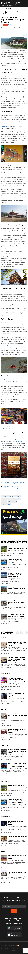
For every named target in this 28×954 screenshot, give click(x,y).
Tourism (9, 8)
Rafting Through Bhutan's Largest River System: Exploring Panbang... (17, 561)
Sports (4, 745)
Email (5, 24)
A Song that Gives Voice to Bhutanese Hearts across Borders (15, 823)
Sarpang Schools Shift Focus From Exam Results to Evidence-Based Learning (17, 659)
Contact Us (14, 945)
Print (11, 25)
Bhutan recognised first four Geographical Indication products (16, 731)
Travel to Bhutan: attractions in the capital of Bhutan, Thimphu (14, 487)
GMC (3, 851)
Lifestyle (5, 817)
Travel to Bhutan (6, 504)
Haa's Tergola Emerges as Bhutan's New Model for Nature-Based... (17, 588)
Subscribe (14, 911)
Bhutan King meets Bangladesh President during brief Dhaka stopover (17, 644)
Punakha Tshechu (5, 380)
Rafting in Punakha (6, 323)
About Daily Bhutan (5, 945)
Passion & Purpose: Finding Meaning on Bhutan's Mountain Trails (17, 695)
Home (3, 8)
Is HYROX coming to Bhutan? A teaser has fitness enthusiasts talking (17, 751)
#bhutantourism (6, 496)
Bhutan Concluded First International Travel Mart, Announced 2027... (15, 575)
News (3, 638)
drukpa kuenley (16, 499)
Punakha (4, 501)
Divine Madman (5, 126)
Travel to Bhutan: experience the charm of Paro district (13, 483)
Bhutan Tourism (16, 496)
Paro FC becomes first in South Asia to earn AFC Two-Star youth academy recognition (17, 765)
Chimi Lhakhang (15, 115)
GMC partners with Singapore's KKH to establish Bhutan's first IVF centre (17, 872)
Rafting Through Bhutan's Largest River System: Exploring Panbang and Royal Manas (17, 801)
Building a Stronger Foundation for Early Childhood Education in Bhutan (17, 857)
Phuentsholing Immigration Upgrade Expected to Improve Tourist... (16, 602)
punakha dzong (12, 501)
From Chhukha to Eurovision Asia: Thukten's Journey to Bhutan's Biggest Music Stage (17, 679)
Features (5, 674)
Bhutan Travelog (7, 429)
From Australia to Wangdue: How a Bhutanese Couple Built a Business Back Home (17, 715)
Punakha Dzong (14, 76)
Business (5, 709)
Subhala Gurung (18, 13)
